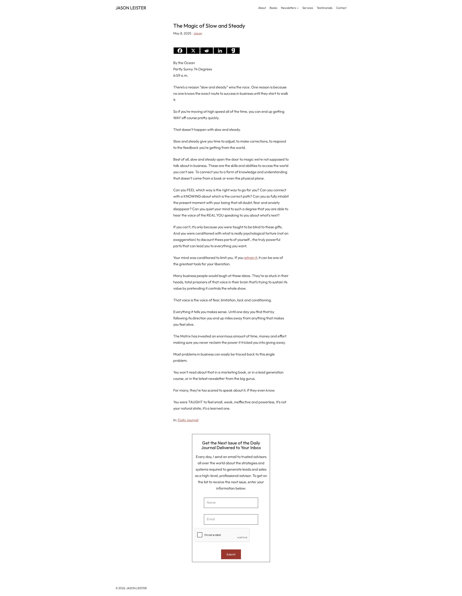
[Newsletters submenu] (298, 8)
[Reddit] (206, 50)
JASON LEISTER (131, 7)
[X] (193, 50)
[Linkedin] (220, 50)
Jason (197, 33)
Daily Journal (188, 420)
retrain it (250, 257)
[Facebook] (180, 50)
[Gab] (233, 50)
